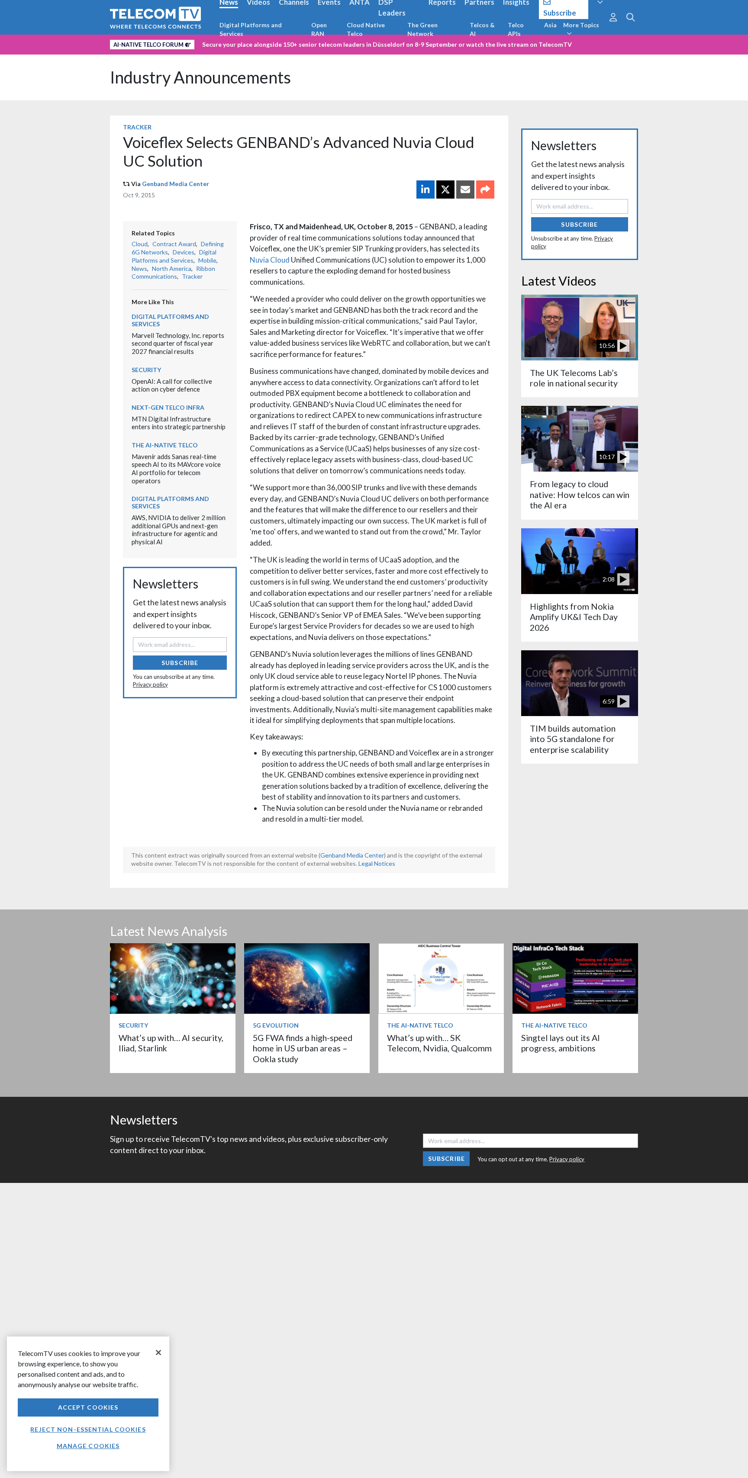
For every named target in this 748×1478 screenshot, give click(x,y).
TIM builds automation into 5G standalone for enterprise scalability (573, 739)
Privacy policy (150, 684)
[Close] (158, 1352)
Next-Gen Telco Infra (168, 407)
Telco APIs (516, 29)
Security (146, 369)
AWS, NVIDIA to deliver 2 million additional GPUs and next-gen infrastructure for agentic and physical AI (179, 530)
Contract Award (174, 243)
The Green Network (422, 29)
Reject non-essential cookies (87, 1429)
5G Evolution (276, 1025)
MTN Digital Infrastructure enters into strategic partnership (179, 423)
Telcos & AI (482, 29)
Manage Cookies (88, 1445)
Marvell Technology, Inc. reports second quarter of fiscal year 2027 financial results (178, 343)
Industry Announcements (200, 77)
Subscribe (179, 662)
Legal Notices (376, 863)
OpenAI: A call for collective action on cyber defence (172, 385)
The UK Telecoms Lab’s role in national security (574, 378)
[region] (88, 1404)
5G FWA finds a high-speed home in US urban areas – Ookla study (302, 1048)
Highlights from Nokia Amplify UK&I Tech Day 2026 (574, 617)
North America (171, 268)
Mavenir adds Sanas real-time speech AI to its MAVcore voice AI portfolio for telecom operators (176, 469)
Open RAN (319, 29)
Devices (183, 252)
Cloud (140, 243)
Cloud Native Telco (366, 29)
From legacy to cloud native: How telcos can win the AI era (579, 494)
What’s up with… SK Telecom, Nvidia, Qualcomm (439, 1043)
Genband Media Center (175, 183)
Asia (550, 25)
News (139, 268)
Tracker (137, 127)
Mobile (207, 260)
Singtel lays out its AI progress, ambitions (560, 1043)
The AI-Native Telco (165, 445)
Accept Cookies (88, 1407)
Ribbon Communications (173, 272)
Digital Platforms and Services (250, 29)
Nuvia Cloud (270, 259)
